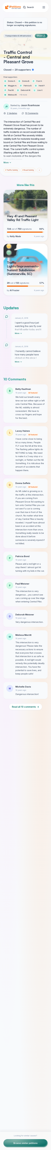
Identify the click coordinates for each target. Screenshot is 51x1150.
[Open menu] (44, 7)
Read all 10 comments (25, 706)
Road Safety (28, 170)
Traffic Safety (11, 170)
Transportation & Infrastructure (18, 36)
